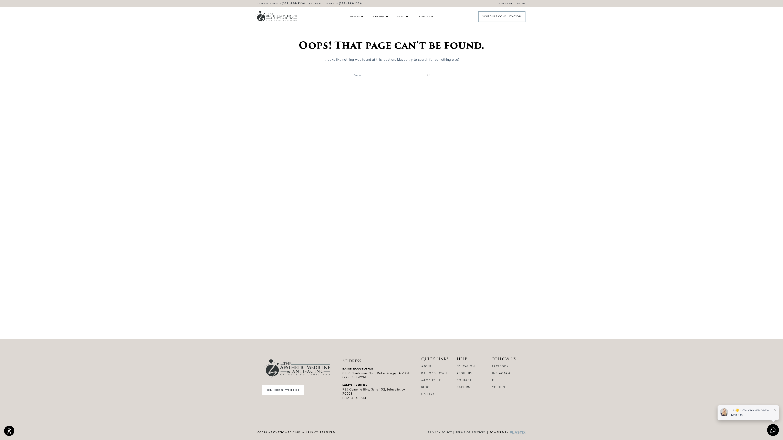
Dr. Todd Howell (435, 373)
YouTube (499, 387)
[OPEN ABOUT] (407, 16)
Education (505, 3)
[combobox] (387, 75)
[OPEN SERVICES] (362, 16)
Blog (425, 387)
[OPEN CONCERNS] (387, 16)
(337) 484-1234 (354, 398)
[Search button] (428, 75)
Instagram (501, 373)
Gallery (520, 3)
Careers (463, 387)
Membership (431, 380)
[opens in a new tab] (517, 432)
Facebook (500, 366)
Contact (464, 380)
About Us (464, 373)
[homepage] (275, 16)
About (426, 366)
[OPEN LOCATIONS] (432, 16)
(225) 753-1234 (350, 3)
